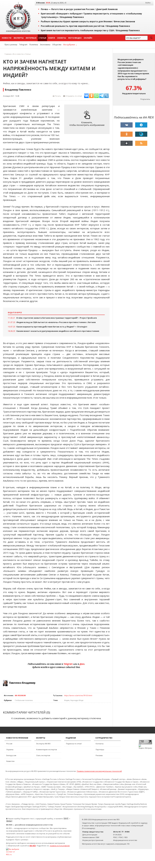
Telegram (23, 44)
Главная (8, 54)
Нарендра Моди (76, 700)
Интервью (31, 38)
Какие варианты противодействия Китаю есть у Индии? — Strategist (51, 326)
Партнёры (100, 749)
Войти (147, 3)
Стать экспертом (43, 755)
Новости (6, 38)
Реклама (99, 755)
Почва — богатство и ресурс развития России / (79, 9)
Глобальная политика (24, 700)
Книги (51, 38)
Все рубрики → (70, 44)
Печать (57, 96)
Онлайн (88, 38)
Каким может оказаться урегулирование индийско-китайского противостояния (57, 331)
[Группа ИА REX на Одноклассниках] (126, 134)
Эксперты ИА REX (43, 743)
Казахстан (10, 761)
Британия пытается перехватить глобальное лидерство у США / (90, 30)
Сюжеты (61, 38)
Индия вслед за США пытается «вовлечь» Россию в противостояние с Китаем (56, 322)
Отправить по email (73, 96)
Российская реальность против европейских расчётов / (85, 26)
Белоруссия (11, 755)
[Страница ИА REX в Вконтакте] (126, 124)
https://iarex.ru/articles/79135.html (78, 695)
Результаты (145, 99)
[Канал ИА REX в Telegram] (141, 124)
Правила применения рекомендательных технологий (99, 771)
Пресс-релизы (11, 44)
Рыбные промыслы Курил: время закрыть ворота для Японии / (88, 21)
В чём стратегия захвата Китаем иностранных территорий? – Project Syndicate (56, 318)
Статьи (42, 38)
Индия (66, 700)
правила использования (60, 845)
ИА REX (33, 845)
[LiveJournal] (141, 134)
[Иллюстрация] (87, 119)
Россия (9, 743)
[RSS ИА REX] (141, 143)
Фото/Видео (75, 38)
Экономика (45, 44)
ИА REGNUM (20, 695)
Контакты (100, 743)
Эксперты (18, 38)
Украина (9, 749)
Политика (33, 44)
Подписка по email (74, 743)
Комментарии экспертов (46, 749)
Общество (56, 44)
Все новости (18, 54)
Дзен (82, 663)
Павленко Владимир (22, 682)
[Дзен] (126, 143)
